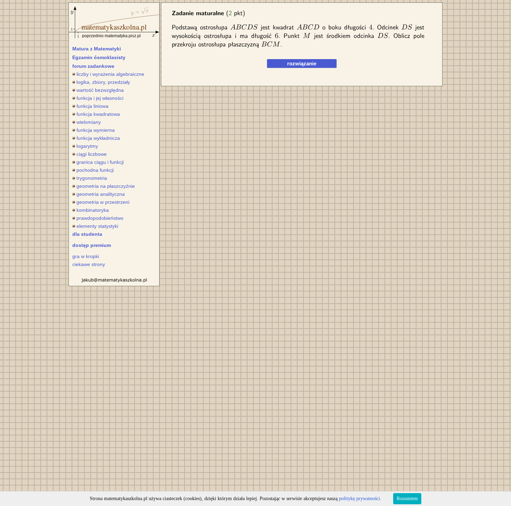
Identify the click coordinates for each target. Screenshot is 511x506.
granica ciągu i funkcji (100, 162)
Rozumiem (407, 498)
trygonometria (91, 178)
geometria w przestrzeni (102, 202)
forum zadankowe (93, 66)
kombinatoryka (92, 210)
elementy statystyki (97, 226)
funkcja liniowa (92, 106)
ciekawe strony (88, 264)
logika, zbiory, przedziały (103, 82)
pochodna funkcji (95, 170)
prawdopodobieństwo (99, 218)
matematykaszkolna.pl (114, 27)
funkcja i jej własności (99, 98)
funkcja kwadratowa (98, 114)
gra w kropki (85, 256)
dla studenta (87, 234)
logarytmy (87, 146)
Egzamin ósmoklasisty (98, 57)
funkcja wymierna (95, 130)
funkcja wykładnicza (98, 138)
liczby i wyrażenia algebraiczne (110, 74)
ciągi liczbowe (91, 154)
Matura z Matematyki (96, 48)
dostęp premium (91, 245)
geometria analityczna (100, 194)
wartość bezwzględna (100, 90)
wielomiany (88, 122)
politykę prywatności (359, 498)
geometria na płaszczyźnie (105, 186)
